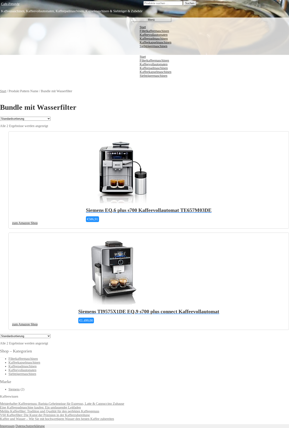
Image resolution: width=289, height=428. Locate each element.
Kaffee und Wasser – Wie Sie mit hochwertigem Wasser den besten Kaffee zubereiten (57, 419)
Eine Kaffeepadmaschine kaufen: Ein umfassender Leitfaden (40, 407)
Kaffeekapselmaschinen (155, 42)
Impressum (7, 426)
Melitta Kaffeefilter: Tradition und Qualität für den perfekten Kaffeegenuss (49, 411)
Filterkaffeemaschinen (154, 31)
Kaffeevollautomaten (154, 35)
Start (143, 27)
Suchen (189, 3)
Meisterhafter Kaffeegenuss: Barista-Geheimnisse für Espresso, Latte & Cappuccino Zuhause (62, 403)
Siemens (14, 389)
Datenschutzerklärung (30, 426)
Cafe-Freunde (10, 4)
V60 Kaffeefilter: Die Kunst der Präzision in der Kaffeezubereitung (45, 415)
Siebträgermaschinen (153, 46)
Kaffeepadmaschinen (154, 38)
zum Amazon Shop (25, 223)
